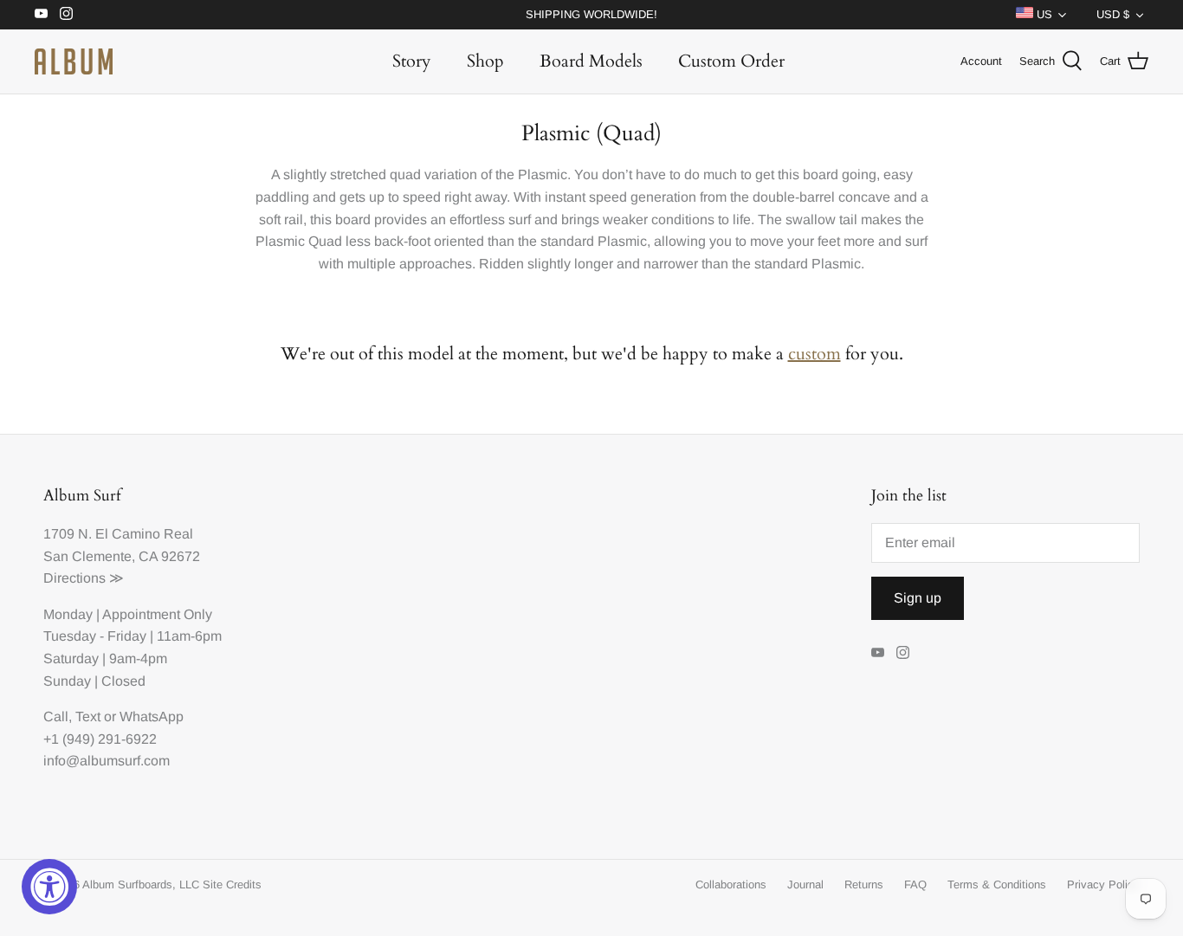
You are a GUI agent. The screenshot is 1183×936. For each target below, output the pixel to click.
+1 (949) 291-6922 (100, 739)
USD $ (1112, 14)
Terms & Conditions (996, 884)
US (1042, 14)
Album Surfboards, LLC (140, 884)
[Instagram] (66, 13)
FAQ (915, 884)
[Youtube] (41, 13)
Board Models (591, 61)
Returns (863, 884)
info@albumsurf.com (106, 760)
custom (814, 353)
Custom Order (731, 61)
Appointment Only (157, 614)
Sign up (917, 598)
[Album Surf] (74, 61)
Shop (485, 61)
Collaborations (730, 884)
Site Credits (232, 884)
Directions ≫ (83, 578)
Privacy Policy (1103, 884)
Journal (805, 884)
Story (411, 61)
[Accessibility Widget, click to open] (49, 886)
